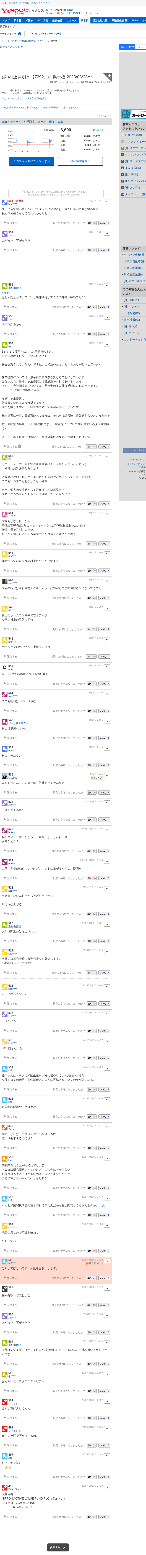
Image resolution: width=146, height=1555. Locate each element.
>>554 (6, 292)
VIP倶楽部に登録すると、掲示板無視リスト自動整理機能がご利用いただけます (40, 107)
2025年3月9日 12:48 (93, 1454)
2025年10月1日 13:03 (92, 887)
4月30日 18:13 (96, 512)
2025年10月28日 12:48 (91, 860)
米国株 (29, 20)
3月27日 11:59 (96, 607)
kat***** (12, 1160)
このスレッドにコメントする (31, 161)
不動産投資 (118, 20)
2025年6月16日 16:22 (92, 1260)
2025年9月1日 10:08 (93, 985)
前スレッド (105, 116)
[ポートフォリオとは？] (20, 34)
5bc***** (12, 204)
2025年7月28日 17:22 (92, 1157)
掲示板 (84, 20)
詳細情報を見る (80, 161)
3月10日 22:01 (96, 720)
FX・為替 (42, 20)
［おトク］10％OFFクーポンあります (79, 13)
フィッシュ (14, 1403)
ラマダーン (14, 516)
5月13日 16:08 (96, 316)
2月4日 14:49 (96, 774)
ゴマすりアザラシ (18, 723)
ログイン (50, 13)
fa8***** (12, 1263)
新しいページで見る (12, 98)
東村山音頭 (14, 287)
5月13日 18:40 (96, 284)
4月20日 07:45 (96, 579)
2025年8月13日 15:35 (92, 1012)
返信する (12, 223)
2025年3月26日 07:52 (92, 1400)
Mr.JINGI (13, 777)
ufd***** (12, 750)
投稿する (55, 1547)
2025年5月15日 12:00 (92, 1373)
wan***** (12, 696)
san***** (12, 583)
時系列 (28, 121)
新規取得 (68, 10)
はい (92, 223)
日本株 (17, 20)
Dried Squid (15, 1489)
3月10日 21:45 (96, 747)
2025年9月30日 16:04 (92, 923)
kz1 (10, 1070)
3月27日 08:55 (96, 638)
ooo (10, 669)
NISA (135, 20)
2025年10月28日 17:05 (91, 828)
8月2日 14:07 (96, 200)
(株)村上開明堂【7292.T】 (34, 40)
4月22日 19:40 (96, 552)
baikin (11, 832)
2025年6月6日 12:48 (93, 1314)
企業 (60, 121)
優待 (51, 121)
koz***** (12, 890)
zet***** (12, 235)
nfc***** (12, 556)
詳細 (4, 121)
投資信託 (57, 20)
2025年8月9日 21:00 (93, 1040)
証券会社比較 (100, 20)
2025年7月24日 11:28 (92, 1224)
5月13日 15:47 (96, 455)
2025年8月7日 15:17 (93, 1125)
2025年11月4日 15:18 (92, 801)
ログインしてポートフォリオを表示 (44, 33)
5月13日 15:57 (96, 343)
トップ (6, 20)
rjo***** (12, 1376)
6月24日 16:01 (96, 232)
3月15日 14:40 (96, 692)
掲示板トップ (7, 26)
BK (10, 346)
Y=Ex (11, 1129)
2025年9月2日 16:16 (93, 950)
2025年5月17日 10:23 (92, 1341)
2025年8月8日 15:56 (93, 1098)
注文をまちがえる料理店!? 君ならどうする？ (26, 2)
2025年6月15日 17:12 (92, 1287)
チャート (15, 121)
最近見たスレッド (10, 46)
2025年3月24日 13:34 (92, 1427)
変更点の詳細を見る (36, 98)
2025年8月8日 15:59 (93, 1067)
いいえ (104, 223)
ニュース (72, 20)
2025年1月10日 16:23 (92, 1486)
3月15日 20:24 (96, 665)
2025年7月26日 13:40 (92, 1197)
